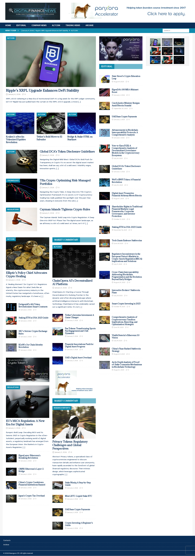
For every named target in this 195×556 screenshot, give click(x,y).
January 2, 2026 (14, 280)
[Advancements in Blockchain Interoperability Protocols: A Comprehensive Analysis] (104, 133)
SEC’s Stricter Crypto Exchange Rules (33, 332)
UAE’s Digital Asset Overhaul (78, 357)
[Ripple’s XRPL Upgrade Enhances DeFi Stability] (51, 61)
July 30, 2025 (118, 185)
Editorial (21, 25)
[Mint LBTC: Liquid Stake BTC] (57, 499)
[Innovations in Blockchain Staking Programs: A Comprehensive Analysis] (179, 60)
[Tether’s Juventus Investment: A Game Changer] (57, 318)
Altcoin (56, 25)
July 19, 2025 (118, 340)
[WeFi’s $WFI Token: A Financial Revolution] (104, 182)
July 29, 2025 (118, 295)
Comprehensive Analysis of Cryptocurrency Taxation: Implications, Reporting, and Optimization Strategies (124, 321)
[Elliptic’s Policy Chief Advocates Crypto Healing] (27, 253)
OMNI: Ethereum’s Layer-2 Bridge (31, 470)
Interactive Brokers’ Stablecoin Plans (126, 291)
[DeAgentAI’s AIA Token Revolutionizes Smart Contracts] (11, 307)
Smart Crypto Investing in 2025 (126, 303)
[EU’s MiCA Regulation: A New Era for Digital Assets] (27, 401)
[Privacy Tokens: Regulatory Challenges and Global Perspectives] (74, 422)
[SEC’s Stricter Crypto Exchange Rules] (11, 334)
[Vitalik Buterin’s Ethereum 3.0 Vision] (104, 338)
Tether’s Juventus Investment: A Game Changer (79, 316)
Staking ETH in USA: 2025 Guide (33, 317)
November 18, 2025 (120, 230)
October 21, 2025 (119, 219)
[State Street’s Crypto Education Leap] (104, 79)
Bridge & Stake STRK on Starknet (80, 138)
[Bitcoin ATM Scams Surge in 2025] (167, 51)
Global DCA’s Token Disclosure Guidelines (67, 151)
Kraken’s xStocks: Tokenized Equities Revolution (16, 139)
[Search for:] (176, 30)
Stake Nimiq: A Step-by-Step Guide (78, 483)
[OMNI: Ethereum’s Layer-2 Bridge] (11, 472)
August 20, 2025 (119, 282)
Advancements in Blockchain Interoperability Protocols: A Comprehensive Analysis (125, 132)
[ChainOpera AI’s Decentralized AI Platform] (74, 261)
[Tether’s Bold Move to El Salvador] (51, 123)
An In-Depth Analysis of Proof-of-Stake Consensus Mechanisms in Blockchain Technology (127, 364)
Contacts (6, 540)
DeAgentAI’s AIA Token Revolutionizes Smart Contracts (33, 305)
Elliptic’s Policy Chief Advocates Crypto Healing (26, 274)
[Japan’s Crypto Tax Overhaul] (11, 499)
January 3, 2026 (48, 155)
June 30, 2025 (119, 327)
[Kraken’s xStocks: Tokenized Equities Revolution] (20, 123)
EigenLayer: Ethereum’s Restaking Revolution (29, 456)
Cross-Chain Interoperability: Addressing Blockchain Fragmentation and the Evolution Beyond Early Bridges (127, 276)
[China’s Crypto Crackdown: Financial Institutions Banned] (11, 485)
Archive (89, 25)
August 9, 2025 (119, 81)
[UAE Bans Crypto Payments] (57, 512)
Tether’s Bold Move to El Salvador (49, 138)
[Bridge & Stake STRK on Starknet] (81, 123)
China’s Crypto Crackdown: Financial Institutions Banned (32, 483)
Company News (39, 25)
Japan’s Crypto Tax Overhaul (32, 495)
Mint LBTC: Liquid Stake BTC (78, 496)
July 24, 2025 (118, 158)
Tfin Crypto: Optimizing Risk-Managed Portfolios (65, 182)
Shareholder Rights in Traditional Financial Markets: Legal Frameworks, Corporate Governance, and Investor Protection (127, 211)
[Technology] (21, 190)
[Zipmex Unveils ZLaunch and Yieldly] (167, 42)
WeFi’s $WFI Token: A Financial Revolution (126, 180)
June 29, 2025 (118, 243)
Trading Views (73, 25)
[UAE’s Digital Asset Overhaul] (57, 360)
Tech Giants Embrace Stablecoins (127, 240)
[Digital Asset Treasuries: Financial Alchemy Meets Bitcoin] (104, 196)
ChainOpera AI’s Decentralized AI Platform (72, 282)
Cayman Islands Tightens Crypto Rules (65, 209)
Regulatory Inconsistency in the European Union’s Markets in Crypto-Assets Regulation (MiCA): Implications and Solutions (127, 257)
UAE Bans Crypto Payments (77, 509)
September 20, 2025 (121, 108)
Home (8, 25)
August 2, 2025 (119, 370)
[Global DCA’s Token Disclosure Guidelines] (104, 169)
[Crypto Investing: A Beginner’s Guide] (57, 526)
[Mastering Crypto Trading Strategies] (155, 51)
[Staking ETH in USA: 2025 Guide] (11, 321)
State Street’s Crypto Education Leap (126, 77)
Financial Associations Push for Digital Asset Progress (79, 345)
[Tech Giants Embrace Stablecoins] (104, 243)
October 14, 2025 (119, 306)
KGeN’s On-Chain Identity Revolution (31, 345)
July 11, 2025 (118, 264)
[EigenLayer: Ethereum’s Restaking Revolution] (11, 458)
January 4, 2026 (14, 94)
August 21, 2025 (119, 354)
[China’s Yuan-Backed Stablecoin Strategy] (104, 352)
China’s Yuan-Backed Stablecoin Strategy (126, 349)
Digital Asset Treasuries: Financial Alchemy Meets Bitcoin (127, 194)
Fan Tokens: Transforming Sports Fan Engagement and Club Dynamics (80, 331)
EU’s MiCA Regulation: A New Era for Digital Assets (25, 422)
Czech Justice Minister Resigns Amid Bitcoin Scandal (126, 104)
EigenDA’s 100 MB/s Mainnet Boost (125, 90)
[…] (79, 101)
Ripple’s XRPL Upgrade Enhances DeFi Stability (42, 90)
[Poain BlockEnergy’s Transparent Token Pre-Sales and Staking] (167, 60)
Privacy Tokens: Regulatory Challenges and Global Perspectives (70, 445)
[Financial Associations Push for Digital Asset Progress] (57, 347)
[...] (42, 296)
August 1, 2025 (119, 198)
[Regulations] (21, 219)
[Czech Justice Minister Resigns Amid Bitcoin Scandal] (104, 106)
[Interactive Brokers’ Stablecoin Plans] (104, 293)
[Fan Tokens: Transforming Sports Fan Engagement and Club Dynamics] (57, 331)
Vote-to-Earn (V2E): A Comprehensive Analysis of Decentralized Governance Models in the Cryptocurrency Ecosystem (125, 150)
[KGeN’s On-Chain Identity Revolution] (11, 348)
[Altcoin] (21, 161)
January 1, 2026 (119, 138)
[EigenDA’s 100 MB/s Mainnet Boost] (104, 92)
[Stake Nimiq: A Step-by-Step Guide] (57, 485)
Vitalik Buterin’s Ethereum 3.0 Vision (125, 336)
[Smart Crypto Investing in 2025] (104, 306)
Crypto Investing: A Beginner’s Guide (79, 524)
